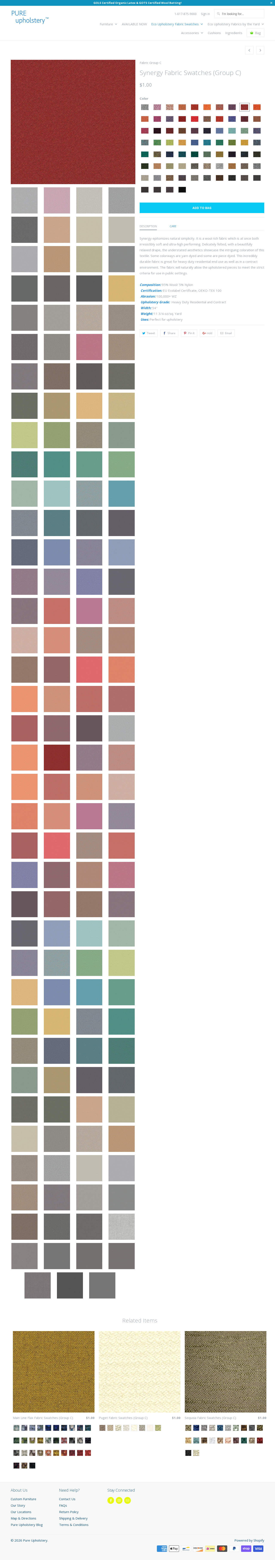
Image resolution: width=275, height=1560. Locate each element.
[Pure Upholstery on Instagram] (119, 1500)
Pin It (191, 333)
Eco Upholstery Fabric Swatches (175, 24)
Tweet (151, 333)
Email (228, 333)
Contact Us (67, 1499)
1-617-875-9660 (185, 14)
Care (173, 226)
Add (209, 333)
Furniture (107, 24)
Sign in (205, 14)
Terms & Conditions (74, 1524)
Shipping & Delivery (73, 1518)
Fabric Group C (150, 62)
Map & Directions (23, 1518)
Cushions (214, 33)
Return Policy (69, 1512)
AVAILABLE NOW (134, 24)
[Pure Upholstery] (30, 18)
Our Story (18, 1505)
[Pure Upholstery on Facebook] (110, 1500)
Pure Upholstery (35, 1540)
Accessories (190, 33)
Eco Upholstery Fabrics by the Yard (234, 24)
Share (172, 333)
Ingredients (233, 33)
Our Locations (21, 1512)
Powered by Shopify (249, 1540)
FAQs (63, 1505)
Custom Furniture (23, 1499)
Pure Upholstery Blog (27, 1524)
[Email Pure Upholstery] (127, 1500)
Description (148, 226)
